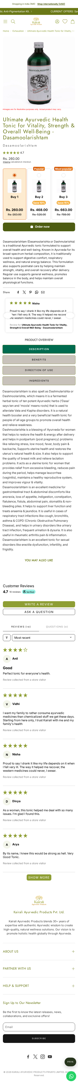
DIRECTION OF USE (39, 370)
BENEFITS (39, 359)
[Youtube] (50, 1057)
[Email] (42, 292)
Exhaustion (18, 31)
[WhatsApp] (36, 292)
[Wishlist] (65, 21)
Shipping (6, 162)
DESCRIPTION (39, 349)
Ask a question (39, 612)
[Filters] (7, 637)
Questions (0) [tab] (57, 626)
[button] (5, 21)
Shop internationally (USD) (51, 4)
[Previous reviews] (8, 315)
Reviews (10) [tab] (21, 626)
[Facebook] (18, 292)
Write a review (39, 604)
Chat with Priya (70, 1062)
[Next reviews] (70, 315)
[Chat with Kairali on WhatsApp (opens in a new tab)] (71, 1076)
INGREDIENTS (39, 380)
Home (6, 31)
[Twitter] (24, 292)
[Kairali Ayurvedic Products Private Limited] (39, 901)
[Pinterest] (30, 292)
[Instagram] (42, 1057)
